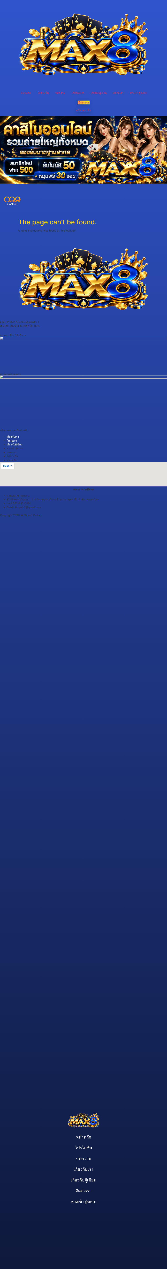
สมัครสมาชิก (83, 110)
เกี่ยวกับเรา (78, 93)
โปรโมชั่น (43, 93)
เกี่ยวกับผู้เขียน (99, 93)
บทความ (60, 93)
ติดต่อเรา (118, 93)
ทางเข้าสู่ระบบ (138, 93)
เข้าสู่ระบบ (84, 102)
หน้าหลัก (26, 93)
